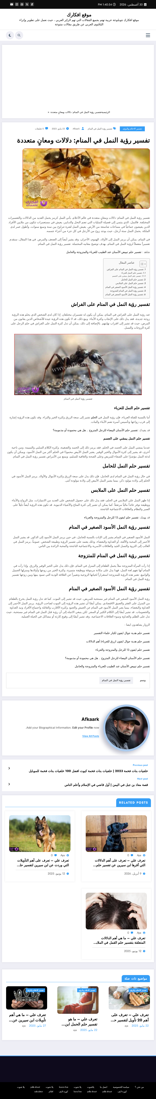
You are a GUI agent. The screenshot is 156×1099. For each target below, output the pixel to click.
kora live (77, 1091)
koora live (63, 1087)
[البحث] (19, 35)
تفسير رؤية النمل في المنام (100, 128)
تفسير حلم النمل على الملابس (129, 283)
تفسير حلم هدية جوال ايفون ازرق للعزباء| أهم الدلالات (118, 641)
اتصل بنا (103, 1087)
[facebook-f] (32, 4)
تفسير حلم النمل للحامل (132, 279)
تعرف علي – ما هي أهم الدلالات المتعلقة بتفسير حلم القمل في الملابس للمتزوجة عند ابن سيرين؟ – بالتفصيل (118, 940)
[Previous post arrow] (9, 768)
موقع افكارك (79, 14)
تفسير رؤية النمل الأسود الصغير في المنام (124, 287)
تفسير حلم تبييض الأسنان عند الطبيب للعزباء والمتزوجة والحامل (103, 252)
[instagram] (17, 4)
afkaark (76, 128)
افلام (51, 1091)
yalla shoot (35, 1087)
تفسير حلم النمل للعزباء (131, 273)
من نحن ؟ (139, 1087)
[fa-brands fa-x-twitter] (27, 4)
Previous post (140, 765)
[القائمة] (148, 35)
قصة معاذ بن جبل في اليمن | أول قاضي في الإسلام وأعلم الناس (106, 785)
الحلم (94, 417)
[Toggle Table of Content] (141, 264)
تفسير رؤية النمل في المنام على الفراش (125, 269)
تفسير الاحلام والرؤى (132, 128)
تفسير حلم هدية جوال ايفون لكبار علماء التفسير (122, 633)
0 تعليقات (39, 128)
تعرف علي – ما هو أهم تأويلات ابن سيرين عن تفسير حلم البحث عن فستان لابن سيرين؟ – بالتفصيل (131, 1022)
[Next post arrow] (9, 784)
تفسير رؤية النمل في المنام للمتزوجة (126, 290)
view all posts (90, 736)
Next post (142, 778)
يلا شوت (77, 1087)
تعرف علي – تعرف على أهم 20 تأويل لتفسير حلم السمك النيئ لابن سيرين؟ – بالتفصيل (78, 1017)
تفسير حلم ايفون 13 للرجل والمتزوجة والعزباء (111, 517)
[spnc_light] (10, 35)
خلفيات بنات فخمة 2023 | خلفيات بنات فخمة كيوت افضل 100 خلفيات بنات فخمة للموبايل (88, 771)
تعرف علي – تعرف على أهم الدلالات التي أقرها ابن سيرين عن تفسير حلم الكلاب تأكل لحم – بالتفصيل (120, 862)
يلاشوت (90, 1087)
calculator (38, 1091)
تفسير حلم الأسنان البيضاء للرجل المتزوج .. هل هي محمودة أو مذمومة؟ (95, 430)
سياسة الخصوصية (121, 1087)
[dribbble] (22, 4)
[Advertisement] (78, 79)
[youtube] (12, 4)
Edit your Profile (82, 727)
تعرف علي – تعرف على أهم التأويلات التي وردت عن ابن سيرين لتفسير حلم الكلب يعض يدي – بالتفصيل (43, 862)
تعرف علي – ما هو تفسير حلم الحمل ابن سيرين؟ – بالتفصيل (30, 1022)
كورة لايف (122, 1091)
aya (139, 855)
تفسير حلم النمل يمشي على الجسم (126, 276)
